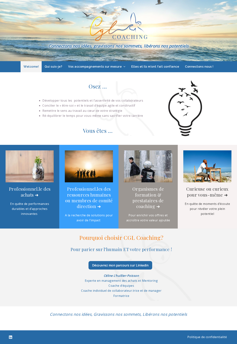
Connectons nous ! (199, 66)
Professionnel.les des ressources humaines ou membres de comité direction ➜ (89, 197)
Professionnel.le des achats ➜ (30, 191)
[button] (123, 66)
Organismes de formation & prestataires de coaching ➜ (148, 197)
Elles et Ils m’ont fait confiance (155, 66)
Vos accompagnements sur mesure (95, 66)
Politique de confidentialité (207, 337)
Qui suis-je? (53, 66)
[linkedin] (10, 337)
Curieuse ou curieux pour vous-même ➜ (207, 191)
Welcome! (31, 66)
